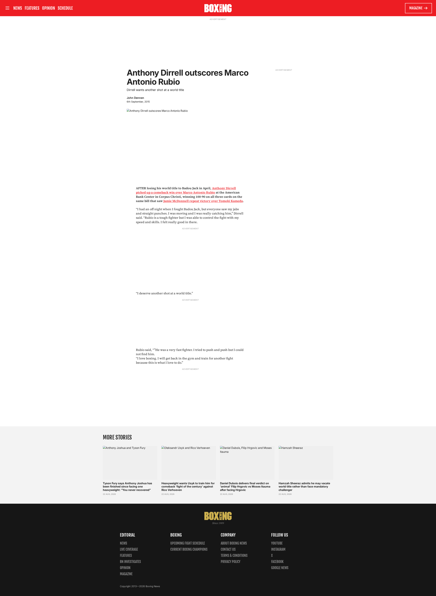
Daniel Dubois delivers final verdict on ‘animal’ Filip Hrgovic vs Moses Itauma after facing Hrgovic (245, 486)
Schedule (65, 8)
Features (32, 8)
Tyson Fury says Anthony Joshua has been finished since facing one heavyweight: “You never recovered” (127, 486)
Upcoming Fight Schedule (187, 543)
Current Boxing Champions (188, 549)
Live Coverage (129, 549)
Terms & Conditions (234, 555)
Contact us (228, 549)
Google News (279, 568)
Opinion (48, 8)
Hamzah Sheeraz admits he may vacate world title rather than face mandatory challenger (304, 486)
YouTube (277, 543)
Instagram (278, 549)
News (17, 8)
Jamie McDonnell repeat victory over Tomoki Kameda (203, 201)
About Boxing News (234, 543)
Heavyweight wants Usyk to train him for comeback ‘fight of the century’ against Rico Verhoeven (188, 486)
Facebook (277, 562)
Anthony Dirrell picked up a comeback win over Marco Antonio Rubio (186, 190)
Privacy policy (230, 562)
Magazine (415, 8)
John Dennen (135, 97)
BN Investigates (130, 562)
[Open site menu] (7, 8)
